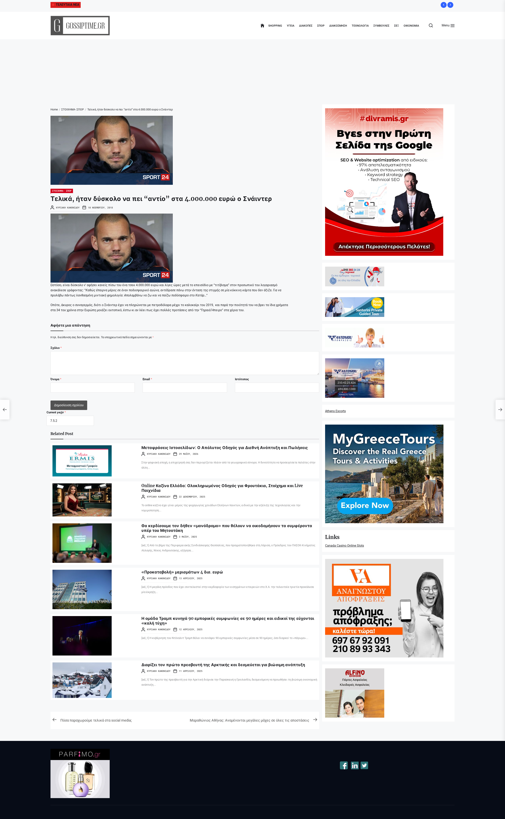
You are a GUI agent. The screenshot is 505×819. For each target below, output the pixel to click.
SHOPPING (275, 25)
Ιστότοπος (242, 379)
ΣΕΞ (396, 25)
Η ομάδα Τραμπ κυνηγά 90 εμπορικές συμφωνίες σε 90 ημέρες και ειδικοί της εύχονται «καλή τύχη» (227, 621)
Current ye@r (56, 412)
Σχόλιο (56, 348)
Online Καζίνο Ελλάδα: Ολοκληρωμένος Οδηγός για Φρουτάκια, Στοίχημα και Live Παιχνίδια (222, 488)
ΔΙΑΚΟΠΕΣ (305, 25)
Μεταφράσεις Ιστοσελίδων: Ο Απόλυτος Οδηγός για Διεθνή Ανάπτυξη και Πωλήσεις (224, 447)
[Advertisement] (252, 68)
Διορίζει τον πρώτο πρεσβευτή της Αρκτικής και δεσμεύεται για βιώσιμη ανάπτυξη (223, 664)
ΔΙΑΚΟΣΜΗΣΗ (338, 25)
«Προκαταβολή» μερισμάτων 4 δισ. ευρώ (182, 572)
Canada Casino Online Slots (344, 545)
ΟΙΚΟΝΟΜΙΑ (411, 25)
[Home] (262, 25)
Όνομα (55, 379)
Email (147, 379)
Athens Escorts (335, 411)
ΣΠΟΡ (321, 25)
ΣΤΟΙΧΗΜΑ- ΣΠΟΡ (61, 190)
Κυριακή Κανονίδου (67, 207)
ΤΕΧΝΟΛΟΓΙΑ (360, 25)
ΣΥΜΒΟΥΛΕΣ (381, 25)
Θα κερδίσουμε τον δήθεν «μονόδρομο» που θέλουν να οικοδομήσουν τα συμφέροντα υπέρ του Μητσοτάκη (226, 528)
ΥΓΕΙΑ (290, 25)
